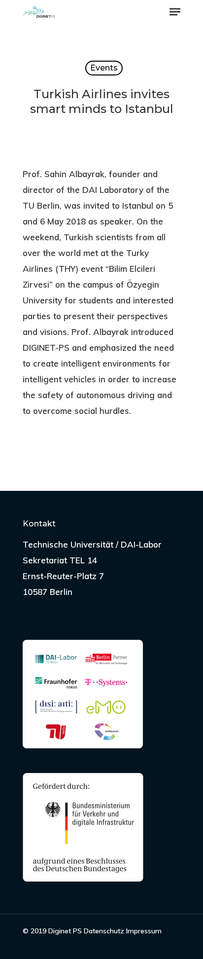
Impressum (144, 930)
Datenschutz (104, 930)
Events (104, 68)
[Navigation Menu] (174, 12)
